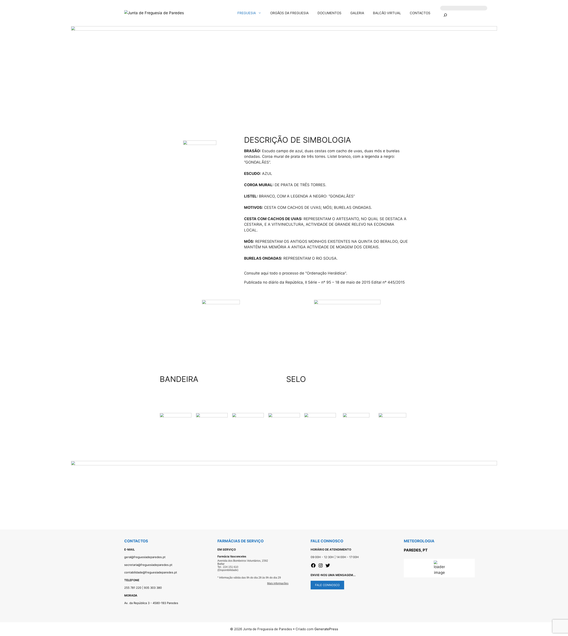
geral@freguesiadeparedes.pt (145, 557)
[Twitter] (327, 567)
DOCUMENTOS (329, 13)
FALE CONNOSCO (327, 585)
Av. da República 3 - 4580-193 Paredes (151, 603)
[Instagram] (320, 567)
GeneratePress (326, 629)
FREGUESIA (246, 13)
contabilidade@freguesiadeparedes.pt (150, 572)
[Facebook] (313, 567)
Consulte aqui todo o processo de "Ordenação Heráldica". (295, 273)
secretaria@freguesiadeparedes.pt (148, 565)
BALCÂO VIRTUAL (387, 13)
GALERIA (357, 13)
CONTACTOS (420, 13)
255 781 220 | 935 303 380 (143, 587)
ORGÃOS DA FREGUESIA (289, 13)
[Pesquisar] (445, 16)
